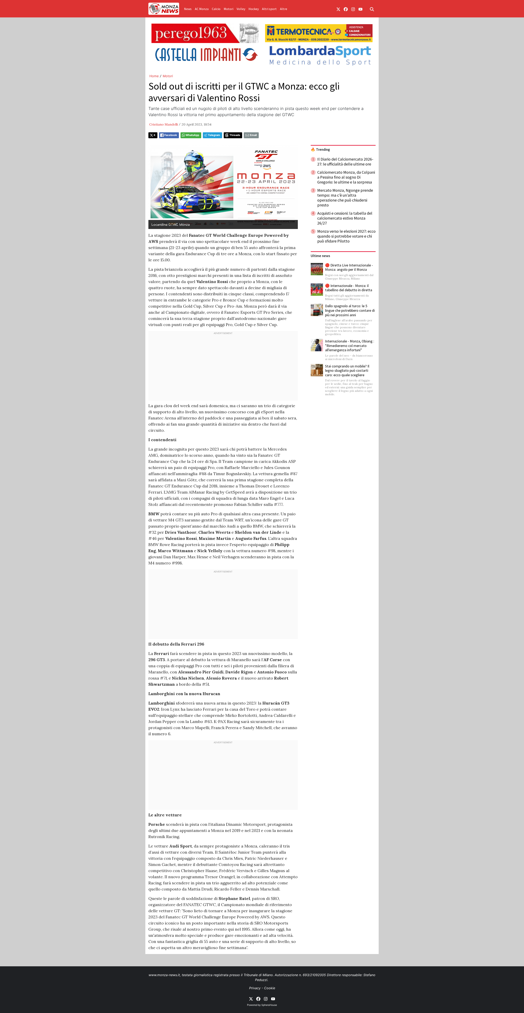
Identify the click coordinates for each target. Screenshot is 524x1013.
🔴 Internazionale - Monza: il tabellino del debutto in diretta (348, 287)
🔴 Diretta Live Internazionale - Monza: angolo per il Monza (349, 267)
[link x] (338, 9)
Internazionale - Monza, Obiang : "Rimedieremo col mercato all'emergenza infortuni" (349, 345)
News (188, 9)
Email (253, 135)
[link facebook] (345, 9)
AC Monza (202, 9)
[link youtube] (360, 9)
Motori (228, 9)
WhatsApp (192, 135)
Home (154, 76)
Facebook (170, 135)
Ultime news (320, 256)
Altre (283, 9)
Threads (234, 135)
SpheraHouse (269, 1004)
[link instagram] (353, 9)
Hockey (253, 9)
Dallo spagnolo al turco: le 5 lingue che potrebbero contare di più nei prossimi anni (350, 310)
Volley (241, 9)
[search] (372, 9)
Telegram (214, 135)
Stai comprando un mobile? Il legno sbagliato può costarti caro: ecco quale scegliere (347, 370)
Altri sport (269, 9)
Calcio (216, 9)
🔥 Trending (320, 149)
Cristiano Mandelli (163, 124)
